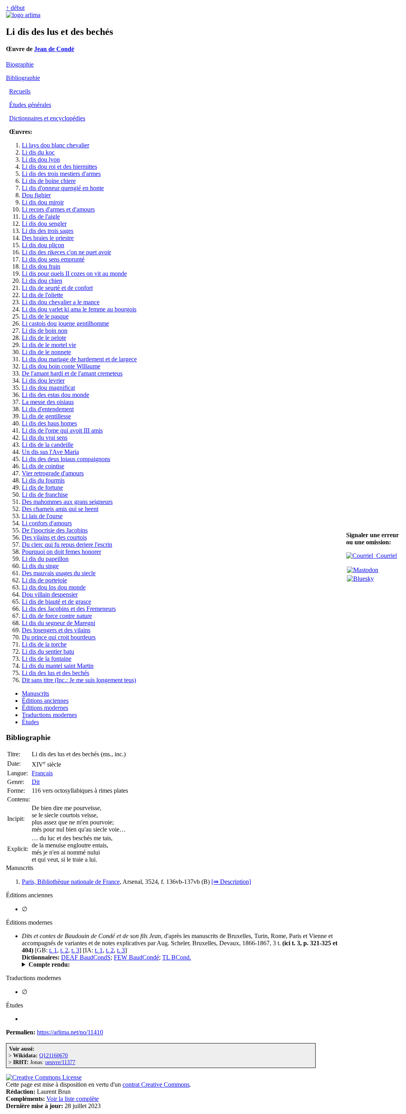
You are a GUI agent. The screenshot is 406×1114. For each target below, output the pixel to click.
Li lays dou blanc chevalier (55, 145)
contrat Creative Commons (156, 1084)
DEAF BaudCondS (86, 957)
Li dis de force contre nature (57, 615)
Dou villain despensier (50, 594)
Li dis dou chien (42, 280)
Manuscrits (35, 693)
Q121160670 (53, 1055)
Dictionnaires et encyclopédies (47, 118)
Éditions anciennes (45, 700)
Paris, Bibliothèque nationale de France (71, 881)
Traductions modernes (49, 715)
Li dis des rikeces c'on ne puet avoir (66, 252)
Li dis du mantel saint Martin (58, 665)
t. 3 (75, 950)
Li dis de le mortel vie (49, 344)
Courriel (385, 555)
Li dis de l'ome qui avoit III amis (62, 430)
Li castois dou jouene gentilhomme (65, 323)
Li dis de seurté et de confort (57, 287)
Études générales (30, 104)
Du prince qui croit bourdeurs (59, 637)
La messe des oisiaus (48, 402)
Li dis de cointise (43, 466)
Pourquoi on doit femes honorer (61, 551)
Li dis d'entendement (48, 409)
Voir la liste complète (72, 1098)
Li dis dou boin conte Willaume (61, 366)
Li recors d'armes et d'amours (58, 209)
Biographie (20, 64)
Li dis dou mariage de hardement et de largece (79, 359)
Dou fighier (36, 195)
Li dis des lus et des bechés (55, 673)
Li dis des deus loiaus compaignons (66, 459)
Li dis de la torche (44, 644)
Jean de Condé (54, 49)
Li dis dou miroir (43, 202)
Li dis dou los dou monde (54, 587)
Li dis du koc (38, 152)
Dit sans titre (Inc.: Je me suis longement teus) (79, 680)
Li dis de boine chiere (49, 180)
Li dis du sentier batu (48, 651)
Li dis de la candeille (47, 444)
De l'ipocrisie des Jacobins (55, 530)
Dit (36, 781)
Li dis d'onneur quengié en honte (63, 188)
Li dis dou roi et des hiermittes (59, 166)
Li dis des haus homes (49, 423)
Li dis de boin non (44, 330)
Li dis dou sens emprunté (53, 259)
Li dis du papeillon (45, 558)
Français (42, 773)
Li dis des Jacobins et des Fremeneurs (69, 608)
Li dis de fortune (42, 487)
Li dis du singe (40, 566)
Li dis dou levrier (43, 380)
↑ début (15, 7)
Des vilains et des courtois (54, 537)
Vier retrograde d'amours (53, 473)
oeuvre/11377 (60, 1062)
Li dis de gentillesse (46, 416)
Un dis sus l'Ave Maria (50, 451)
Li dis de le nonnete (46, 352)
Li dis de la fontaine (46, 658)
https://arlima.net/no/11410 (70, 1032)
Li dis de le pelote (44, 337)
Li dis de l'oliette (42, 295)
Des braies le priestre (48, 238)
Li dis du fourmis (43, 480)
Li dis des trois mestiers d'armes (61, 173)
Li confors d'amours (47, 523)
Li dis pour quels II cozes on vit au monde (74, 273)
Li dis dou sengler (44, 223)
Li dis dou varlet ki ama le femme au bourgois (79, 309)
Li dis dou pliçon (43, 245)
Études (30, 722)
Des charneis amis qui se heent (60, 508)
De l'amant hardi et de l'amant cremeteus (72, 373)
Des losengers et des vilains (56, 630)
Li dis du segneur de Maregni (58, 623)
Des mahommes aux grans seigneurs (67, 501)
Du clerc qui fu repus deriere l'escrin (67, 544)
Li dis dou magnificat (48, 387)
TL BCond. (176, 957)
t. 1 (53, 950)
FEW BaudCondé (136, 957)
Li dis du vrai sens (44, 437)
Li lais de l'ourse (42, 516)
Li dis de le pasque (45, 316)
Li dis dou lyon (41, 159)
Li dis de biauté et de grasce (56, 601)
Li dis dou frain (41, 266)
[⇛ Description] (231, 881)
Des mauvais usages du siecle (59, 573)
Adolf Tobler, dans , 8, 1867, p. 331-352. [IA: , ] (171, 964)
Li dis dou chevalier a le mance (61, 302)
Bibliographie (23, 77)
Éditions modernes (45, 707)
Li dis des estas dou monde (55, 394)
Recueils (20, 91)
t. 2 (64, 950)
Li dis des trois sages (47, 230)
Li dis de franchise (45, 494)
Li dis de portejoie (44, 580)
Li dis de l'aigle (41, 216)
